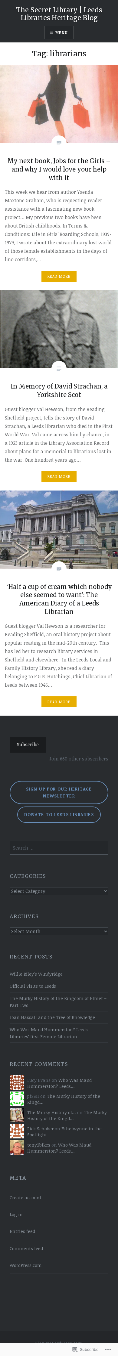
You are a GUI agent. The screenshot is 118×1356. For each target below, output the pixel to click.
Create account (25, 1197)
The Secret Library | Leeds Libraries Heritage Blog (59, 14)
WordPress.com (26, 1265)
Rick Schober (40, 1129)
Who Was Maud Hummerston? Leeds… (59, 1083)
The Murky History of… (51, 1112)
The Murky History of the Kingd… (67, 1115)
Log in (16, 1214)
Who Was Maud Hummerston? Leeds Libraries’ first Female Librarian (49, 1033)
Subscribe (28, 744)
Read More (59, 276)
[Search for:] (59, 848)
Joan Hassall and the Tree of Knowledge (52, 1017)
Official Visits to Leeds (33, 986)
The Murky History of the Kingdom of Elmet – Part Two (58, 1001)
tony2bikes (38, 1145)
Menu (61, 32)
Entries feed (22, 1231)
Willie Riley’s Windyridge (36, 974)
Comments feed (26, 1248)
